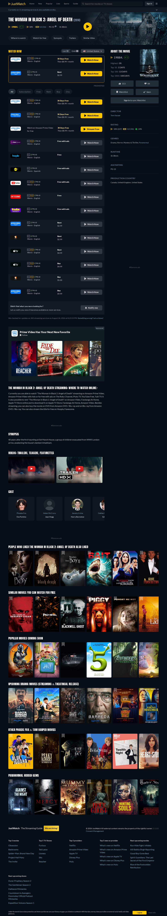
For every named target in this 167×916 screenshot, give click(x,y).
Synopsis (58, 38)
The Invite (12, 861)
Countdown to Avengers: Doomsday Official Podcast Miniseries (20, 896)
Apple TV (73, 853)
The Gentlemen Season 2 (19, 885)
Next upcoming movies (139, 840)
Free (39, 91)
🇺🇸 (91, 51)
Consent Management (95, 831)
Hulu (71, 861)
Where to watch (18, 38)
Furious (42, 845)
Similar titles (89, 38)
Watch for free (39, 38)
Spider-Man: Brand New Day (21, 853)
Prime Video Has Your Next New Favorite (45, 332)
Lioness (42, 853)
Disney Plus (74, 857)
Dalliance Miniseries (17, 889)
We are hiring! (51, 828)
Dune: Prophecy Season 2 (19, 881)
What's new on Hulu (109, 864)
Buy (58, 91)
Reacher (42, 861)
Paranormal (144, 142)
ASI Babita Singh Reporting (142, 849)
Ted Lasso (43, 849)
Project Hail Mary (16, 857)
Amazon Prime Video (78, 849)
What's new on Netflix (110, 845)
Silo (40, 857)
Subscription (25, 91)
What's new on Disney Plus (112, 860)
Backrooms (13, 849)
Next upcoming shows (17, 876)
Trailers (72, 38)
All (12, 91)
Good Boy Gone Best (139, 853)
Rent (48, 91)
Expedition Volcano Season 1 (21, 903)
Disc (68, 91)
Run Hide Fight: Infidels (140, 845)
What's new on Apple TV (111, 856)
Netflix (72, 845)
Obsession (13, 845)
